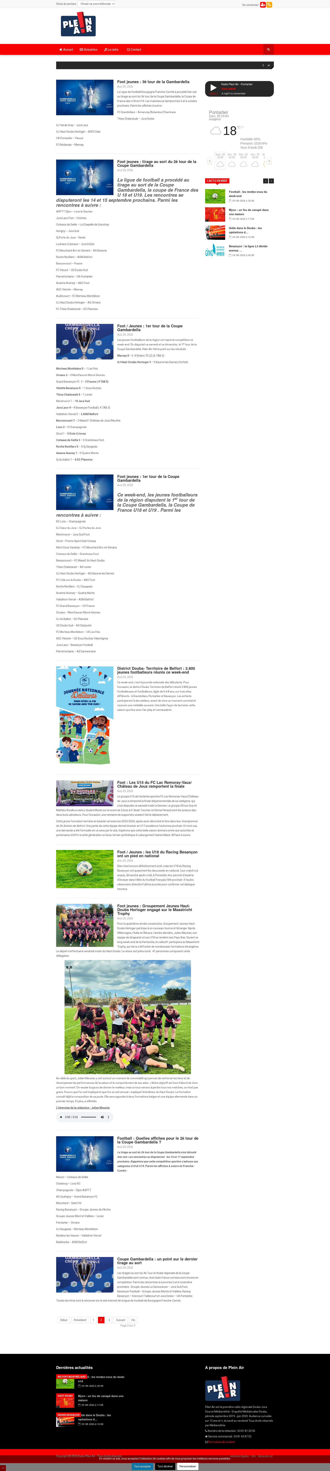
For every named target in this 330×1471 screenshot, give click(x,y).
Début (63, 1320)
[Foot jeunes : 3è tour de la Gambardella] (84, 97)
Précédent (80, 1320)
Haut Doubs (65, 1396)
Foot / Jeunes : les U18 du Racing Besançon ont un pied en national (157, 853)
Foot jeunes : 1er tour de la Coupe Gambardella (148, 478)
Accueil (68, 49)
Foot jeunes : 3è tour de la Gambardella (153, 81)
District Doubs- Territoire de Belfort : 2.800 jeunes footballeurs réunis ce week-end (156, 670)
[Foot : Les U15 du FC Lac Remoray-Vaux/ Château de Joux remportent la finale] (84, 793)
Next (271, 180)
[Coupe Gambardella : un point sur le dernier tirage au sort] (84, 1274)
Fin (133, 1320)
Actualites (90, 49)
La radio (113, 49)
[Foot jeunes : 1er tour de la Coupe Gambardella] (84, 492)
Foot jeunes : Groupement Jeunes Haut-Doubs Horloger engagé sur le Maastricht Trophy (154, 909)
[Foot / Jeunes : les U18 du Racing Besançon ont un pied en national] (84, 868)
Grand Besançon (68, 1415)
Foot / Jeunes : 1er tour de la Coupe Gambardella (150, 327)
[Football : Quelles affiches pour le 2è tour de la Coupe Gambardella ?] (84, 1153)
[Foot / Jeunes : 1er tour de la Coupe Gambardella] (84, 341)
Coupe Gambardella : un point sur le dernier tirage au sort (157, 1260)
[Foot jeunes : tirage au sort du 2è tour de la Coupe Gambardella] (84, 177)
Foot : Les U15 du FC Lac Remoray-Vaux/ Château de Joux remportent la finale (154, 784)
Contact (136, 49)
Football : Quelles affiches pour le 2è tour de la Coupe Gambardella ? (157, 1140)
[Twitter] (268, 65)
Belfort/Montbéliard (72, 1376)
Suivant (120, 1320)
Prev (265, 180)
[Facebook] (263, 65)
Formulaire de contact (221, 1441)
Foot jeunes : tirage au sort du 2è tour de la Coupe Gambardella (156, 163)
